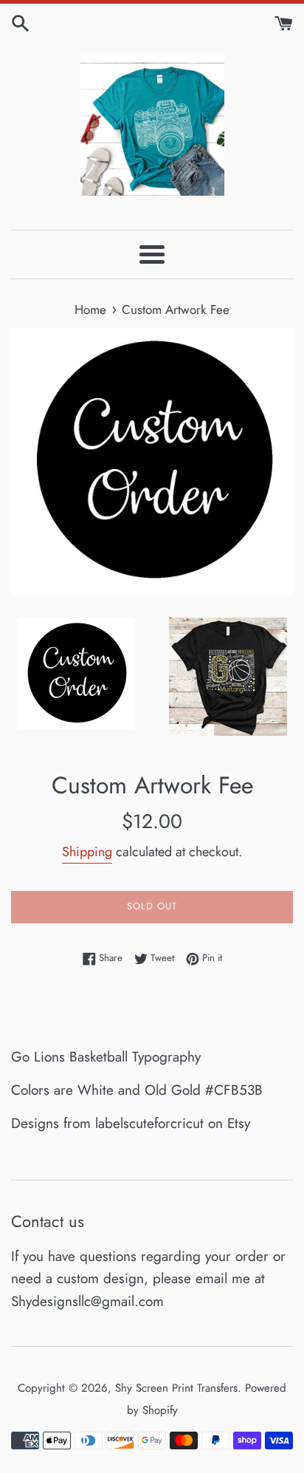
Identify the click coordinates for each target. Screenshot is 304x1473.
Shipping (87, 851)
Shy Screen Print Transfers (176, 1388)
